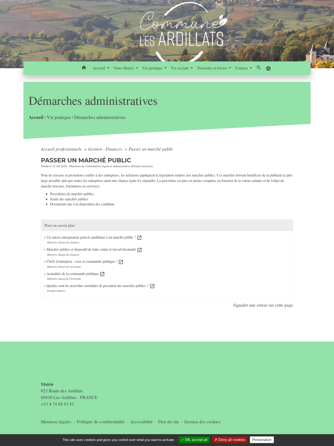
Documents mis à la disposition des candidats (82, 204)
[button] (84, 68)
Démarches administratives (99, 117)
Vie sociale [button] (180, 68)
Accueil (36, 117)
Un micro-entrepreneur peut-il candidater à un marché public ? (94, 237)
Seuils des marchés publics (69, 199)
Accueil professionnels (62, 149)
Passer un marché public (151, 149)
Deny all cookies (231, 440)
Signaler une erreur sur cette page (263, 305)
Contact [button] (242, 68)
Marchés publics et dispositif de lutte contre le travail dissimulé (94, 249)
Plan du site (168, 421)
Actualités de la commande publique (76, 273)
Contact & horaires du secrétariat (59, 364)
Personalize (262, 440)
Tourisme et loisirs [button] (212, 68)
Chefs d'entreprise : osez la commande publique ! (85, 261)
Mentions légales (56, 421)
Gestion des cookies (202, 421)
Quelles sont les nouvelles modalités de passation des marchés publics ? (101, 285)
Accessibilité (141, 421)
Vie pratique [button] (152, 68)
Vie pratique (59, 117)
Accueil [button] (99, 68)
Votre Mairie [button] (124, 68)
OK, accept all (195, 440)
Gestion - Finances (105, 149)
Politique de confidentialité (101, 421)
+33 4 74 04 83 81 (57, 404)
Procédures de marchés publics (72, 193)
